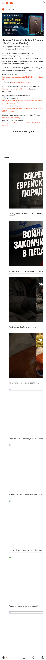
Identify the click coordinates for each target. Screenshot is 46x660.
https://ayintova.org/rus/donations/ (15, 89)
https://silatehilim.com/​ (11, 118)
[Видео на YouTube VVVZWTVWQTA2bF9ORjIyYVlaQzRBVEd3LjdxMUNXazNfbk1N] (23, 24)
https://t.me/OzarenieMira (21, 82)
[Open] (6, 657)
